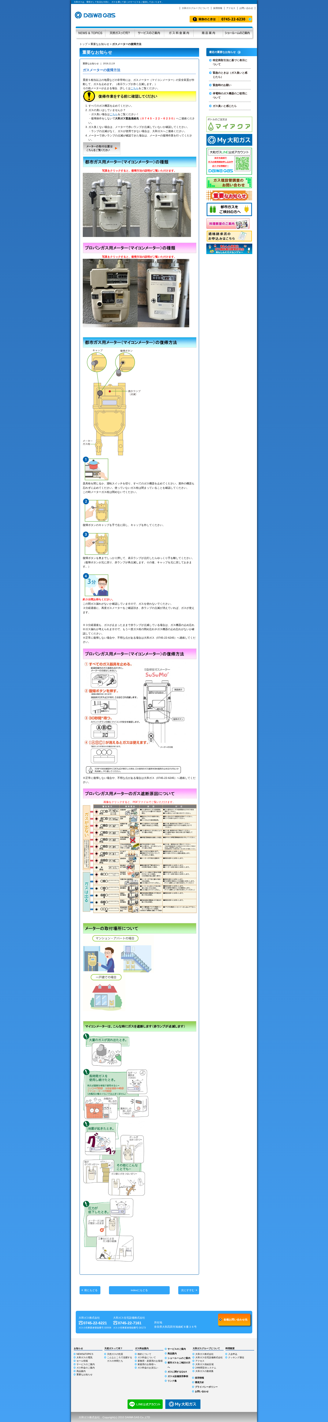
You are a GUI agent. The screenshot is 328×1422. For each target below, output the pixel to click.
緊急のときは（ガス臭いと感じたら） (230, 74)
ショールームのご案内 (179, 1358)
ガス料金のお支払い (148, 1367)
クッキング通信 (236, 1357)
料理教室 (230, 1348)
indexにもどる (139, 1290)
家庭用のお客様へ (147, 1364)
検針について (144, 1354)
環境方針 (199, 1382)
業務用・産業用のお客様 (150, 1361)
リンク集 (172, 1381)
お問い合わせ (246, 8)
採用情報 (217, 8)
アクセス (230, 8)
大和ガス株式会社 (204, 1354)
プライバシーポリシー (206, 1387)
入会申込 (232, 1354)
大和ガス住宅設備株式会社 (209, 1357)
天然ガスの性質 (115, 1354)
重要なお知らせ (100, 44)
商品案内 (208, 32)
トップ (84, 44)
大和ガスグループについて (195, 8)
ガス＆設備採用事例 (178, 1376)
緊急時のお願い (222, 85)
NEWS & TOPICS (90, 32)
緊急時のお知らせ (221, 19)
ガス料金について (147, 1357)
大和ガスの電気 (84, 1357)
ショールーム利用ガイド (237, 32)
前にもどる (91, 1290)
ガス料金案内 (178, 32)
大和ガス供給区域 (204, 1364)
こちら (135, 88)
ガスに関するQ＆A (177, 1371)
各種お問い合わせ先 (236, 1319)
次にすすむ (187, 1290)
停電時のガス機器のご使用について (230, 95)
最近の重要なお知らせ (222, 52)
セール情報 (82, 1361)
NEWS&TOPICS (84, 1354)
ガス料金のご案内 (85, 1367)
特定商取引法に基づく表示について (230, 62)
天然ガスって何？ (120, 32)
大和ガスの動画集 (204, 1371)
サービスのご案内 (149, 32)
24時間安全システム (205, 1367)
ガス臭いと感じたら (225, 105)
